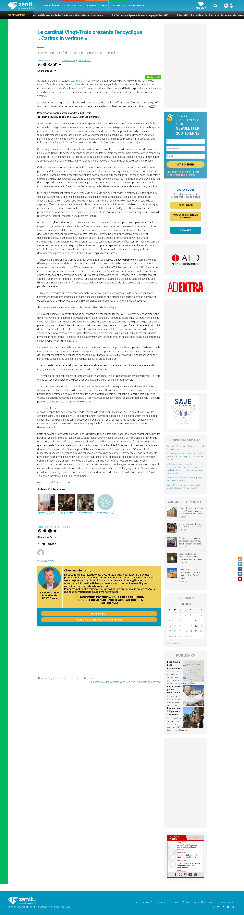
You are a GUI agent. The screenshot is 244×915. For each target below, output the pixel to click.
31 (191, 636)
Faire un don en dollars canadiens (99, 619)
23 (185, 631)
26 (201, 631)
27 (170, 636)
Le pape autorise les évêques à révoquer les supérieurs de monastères (190, 557)
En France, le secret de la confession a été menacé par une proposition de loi (190, 541)
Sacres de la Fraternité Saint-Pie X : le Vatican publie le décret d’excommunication (191, 511)
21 (175, 631)
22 (180, 631)
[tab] (176, 837)
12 (201, 620)
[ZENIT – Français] (24, 5)
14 (175, 626)
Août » (176, 643)
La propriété (160, 902)
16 (185, 626)
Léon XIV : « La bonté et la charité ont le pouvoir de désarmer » (168, 15)
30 (185, 636)
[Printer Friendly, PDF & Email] (153, 77)
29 (180, 636)
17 (191, 626)
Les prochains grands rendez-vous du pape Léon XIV (174, 692)
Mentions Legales (190, 902)
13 (170, 626)
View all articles (46, 560)
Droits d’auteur (208, 902)
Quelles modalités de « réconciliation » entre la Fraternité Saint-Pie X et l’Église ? (189, 574)
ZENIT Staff (68, 60)
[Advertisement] (99, 650)
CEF (152, 106)
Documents (118, 5)
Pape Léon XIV (52, 5)
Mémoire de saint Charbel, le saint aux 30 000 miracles (191, 525)
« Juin (169, 643)
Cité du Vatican (73, 5)
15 (180, 626)
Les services (174, 902)
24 (191, 631)
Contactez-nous (225, 902)
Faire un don (136, 5)
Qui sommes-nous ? (142, 902)
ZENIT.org (76, 80)
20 (170, 631)
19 (201, 626)
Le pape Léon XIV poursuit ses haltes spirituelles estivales (174, 714)
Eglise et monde (97, 5)
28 (175, 636)
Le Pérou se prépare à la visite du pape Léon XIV (95, 15)
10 (191, 620)
